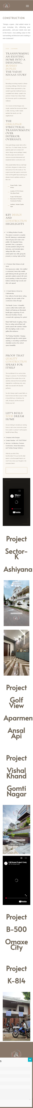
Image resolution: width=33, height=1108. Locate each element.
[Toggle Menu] (27, 6)
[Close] (30, 1060)
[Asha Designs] (6, 6)
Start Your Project (12, 470)
